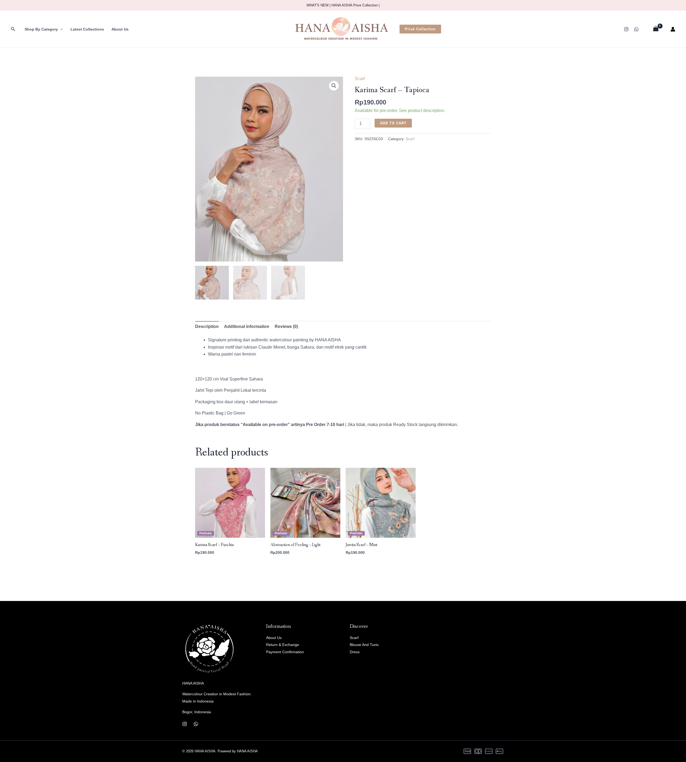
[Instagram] (626, 29)
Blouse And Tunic (364, 645)
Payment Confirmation (285, 652)
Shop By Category (41, 29)
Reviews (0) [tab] (286, 326)
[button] (13, 29)
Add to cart (393, 123)
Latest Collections (87, 29)
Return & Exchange (282, 645)
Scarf (360, 78)
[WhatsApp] (636, 29)
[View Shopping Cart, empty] (656, 29)
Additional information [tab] (246, 326)
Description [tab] (207, 326)
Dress (355, 652)
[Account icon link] (672, 29)
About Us (120, 29)
